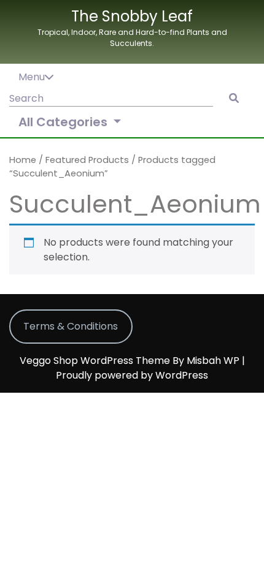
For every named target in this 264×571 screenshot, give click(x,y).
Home (22, 160)
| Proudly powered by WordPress (150, 368)
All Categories (64, 121)
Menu (31, 77)
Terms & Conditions (70, 326)
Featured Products (87, 160)
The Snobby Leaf (132, 16)
